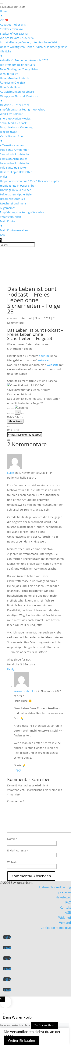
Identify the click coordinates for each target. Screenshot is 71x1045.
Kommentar (15, 801)
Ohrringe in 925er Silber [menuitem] (15, 190)
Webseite (53, 365)
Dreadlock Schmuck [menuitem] (12, 199)
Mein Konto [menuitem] (7, 223)
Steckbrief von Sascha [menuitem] (14, 33)
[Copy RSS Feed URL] (8, 440)
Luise (10, 472)
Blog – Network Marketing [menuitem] (16, 127)
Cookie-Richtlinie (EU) (56, 928)
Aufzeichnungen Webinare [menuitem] (17, 91)
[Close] (8, 426)
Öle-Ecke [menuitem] (5, 54)
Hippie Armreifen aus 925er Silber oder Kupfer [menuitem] (29, 181)
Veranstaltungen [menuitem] (10, 217)
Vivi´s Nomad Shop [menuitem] (12, 139)
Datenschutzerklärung (55, 887)
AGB (68, 912)
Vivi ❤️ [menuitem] (4, 20)
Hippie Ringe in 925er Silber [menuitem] (18, 185)
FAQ (68, 902)
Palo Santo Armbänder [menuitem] (14, 149)
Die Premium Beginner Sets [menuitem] (17, 65)
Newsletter (63, 897)
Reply (10, 669)
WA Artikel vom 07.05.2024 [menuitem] (17, 38)
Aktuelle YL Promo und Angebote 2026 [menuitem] (24, 60)
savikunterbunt (22, 318)
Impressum (63, 892)
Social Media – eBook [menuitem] (13, 123)
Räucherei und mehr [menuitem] (13, 203)
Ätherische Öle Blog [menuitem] (12, 82)
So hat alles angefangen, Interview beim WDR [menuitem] (29, 42)
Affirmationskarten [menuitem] (12, 145)
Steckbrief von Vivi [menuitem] (11, 29)
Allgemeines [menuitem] (8, 208)
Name (12, 839)
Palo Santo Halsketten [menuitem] (13, 167)
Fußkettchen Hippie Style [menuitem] (16, 194)
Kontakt (65, 907)
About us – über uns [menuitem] (13, 24)
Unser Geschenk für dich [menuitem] (15, 78)
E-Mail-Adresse (18, 850)
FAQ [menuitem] (2, 234)
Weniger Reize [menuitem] (9, 74)
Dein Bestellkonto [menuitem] (11, 87)
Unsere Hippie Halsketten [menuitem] (16, 172)
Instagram (43, 360)
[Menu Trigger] (1, 3)
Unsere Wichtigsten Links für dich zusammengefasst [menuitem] (33, 47)
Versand (65, 923)
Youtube (44, 356)
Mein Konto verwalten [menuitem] (14, 230)
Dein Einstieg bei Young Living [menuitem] (19, 69)
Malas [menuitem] (4, 176)
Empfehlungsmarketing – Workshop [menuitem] (22, 109)
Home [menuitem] (3, 13)
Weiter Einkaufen (21, 1040)
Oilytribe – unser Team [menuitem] (14, 105)
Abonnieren (15, 421)
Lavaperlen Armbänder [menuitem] (14, 163)
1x (17, 412)
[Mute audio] (8, 413)
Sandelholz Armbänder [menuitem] (14, 154)
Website (12, 862)
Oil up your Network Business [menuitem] (19, 98)
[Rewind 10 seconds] (12, 413)
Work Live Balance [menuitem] (11, 114)
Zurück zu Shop (44, 1025)
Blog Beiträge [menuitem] (8, 132)
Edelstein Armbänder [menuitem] (13, 158)
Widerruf (64, 918)
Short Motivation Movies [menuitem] (15, 118)
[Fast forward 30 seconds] (22, 413)
